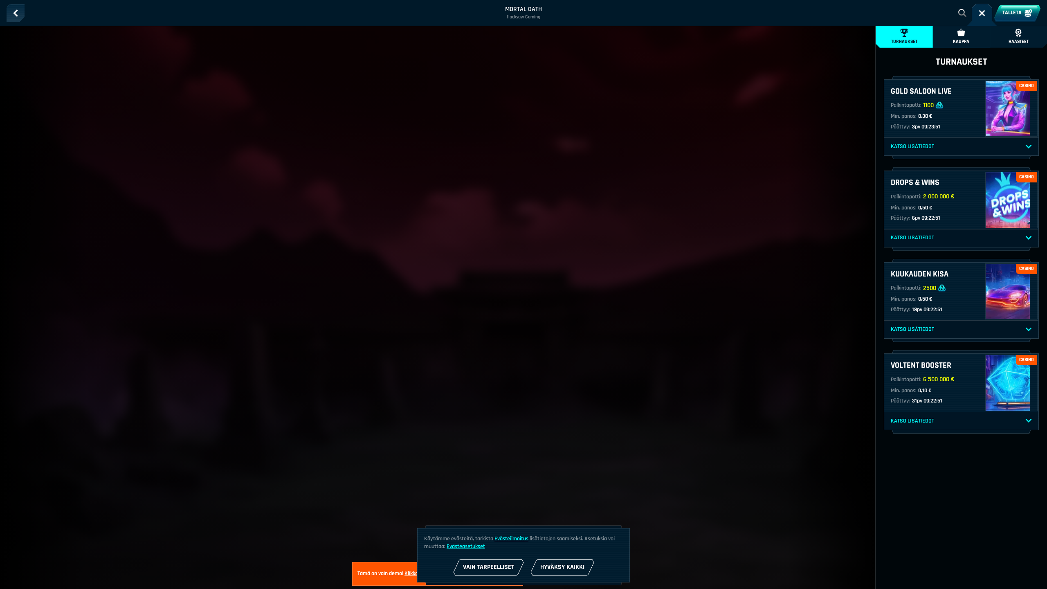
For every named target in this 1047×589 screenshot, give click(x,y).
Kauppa (961, 41)
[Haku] (962, 13)
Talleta (1012, 12)
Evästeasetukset (466, 546)
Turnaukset (904, 41)
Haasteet (1019, 41)
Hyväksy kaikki (562, 567)
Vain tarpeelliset (488, 567)
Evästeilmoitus (511, 538)
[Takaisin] (16, 13)
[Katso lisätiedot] (1028, 147)
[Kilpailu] (982, 13)
